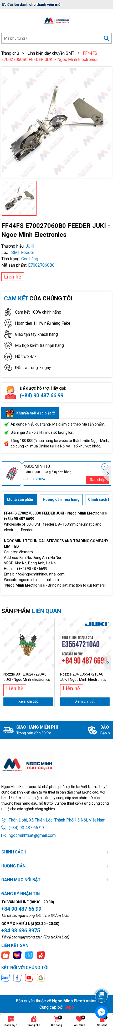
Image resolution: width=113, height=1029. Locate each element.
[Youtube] (29, 977)
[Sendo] (41, 955)
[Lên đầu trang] (101, 981)
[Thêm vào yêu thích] (48, 624)
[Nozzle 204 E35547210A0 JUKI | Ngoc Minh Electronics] (85, 644)
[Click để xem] (56, 122)
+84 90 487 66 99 (21, 909)
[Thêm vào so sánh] (48, 633)
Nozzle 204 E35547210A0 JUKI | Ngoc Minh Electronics (83, 677)
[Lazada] (17, 955)
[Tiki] (29, 955)
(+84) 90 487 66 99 (41, 395)
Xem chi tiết (28, 701)
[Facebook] (17, 977)
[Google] (41, 977)
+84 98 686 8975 (20, 930)
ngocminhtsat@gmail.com (32, 835)
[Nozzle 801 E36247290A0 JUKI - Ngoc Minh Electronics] (28, 644)
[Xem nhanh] (48, 642)
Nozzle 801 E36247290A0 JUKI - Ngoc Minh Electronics (26, 677)
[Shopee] (5, 955)
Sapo (69, 1007)
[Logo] (56, 21)
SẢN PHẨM (31, 611)
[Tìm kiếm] (106, 38)
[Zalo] (5, 977)
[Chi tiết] (104, 466)
